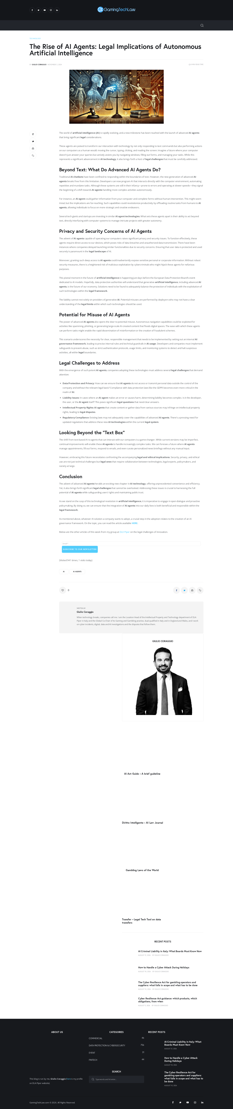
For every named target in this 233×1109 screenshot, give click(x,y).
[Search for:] (116, 1079)
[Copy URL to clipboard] (33, 155)
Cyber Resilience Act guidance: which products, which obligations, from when (167, 1000)
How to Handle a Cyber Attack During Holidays (163, 967)
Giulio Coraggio (162, 955)
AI (64, 572)
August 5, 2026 (144, 1005)
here (69, 1078)
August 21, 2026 (144, 955)
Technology (35, 38)
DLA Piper (125, 531)
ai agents (77, 572)
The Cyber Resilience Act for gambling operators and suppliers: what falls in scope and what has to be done (168, 984)
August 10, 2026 (144, 989)
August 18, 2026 (144, 971)
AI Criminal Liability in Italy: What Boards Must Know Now (170, 951)
